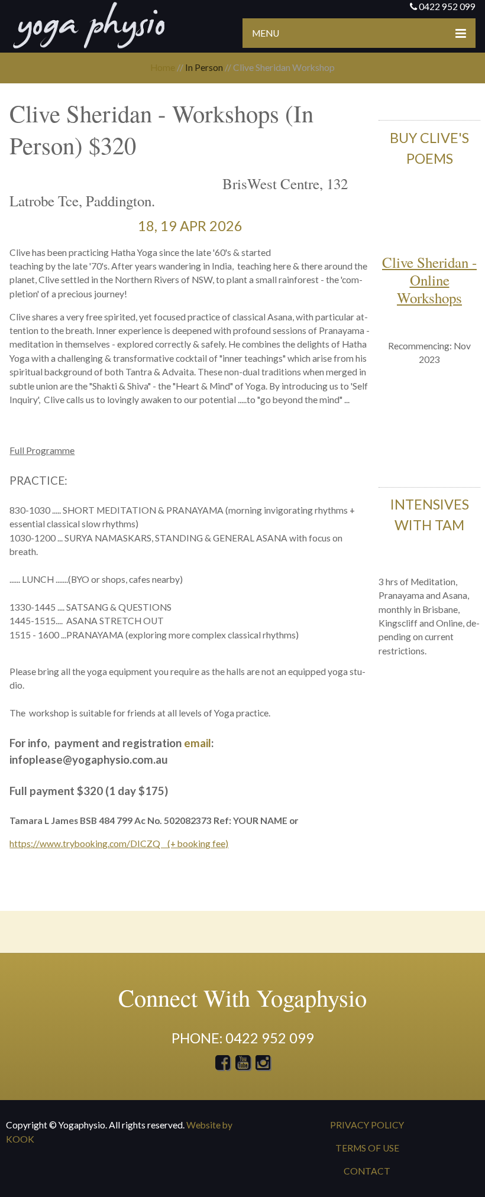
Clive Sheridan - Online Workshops (429, 279)
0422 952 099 (447, 6)
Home (162, 67)
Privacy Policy (367, 1125)
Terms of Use (367, 1148)
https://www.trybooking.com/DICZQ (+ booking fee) (118, 843)
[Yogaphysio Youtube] (244, 1065)
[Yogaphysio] (88, 25)
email (197, 743)
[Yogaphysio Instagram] (263, 1065)
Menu (265, 33)
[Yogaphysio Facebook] (223, 1065)
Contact (367, 1171)
